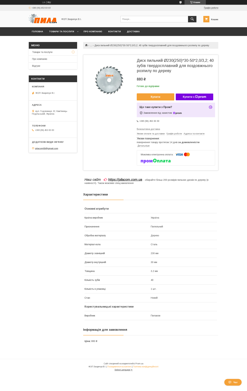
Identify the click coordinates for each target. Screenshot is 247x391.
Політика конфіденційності (145, 366)
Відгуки (36, 65)
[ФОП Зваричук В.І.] (43, 22)
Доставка (133, 31)
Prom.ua (139, 363)
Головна (37, 31)
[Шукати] (192, 19)
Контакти (114, 31)
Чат (235, 382)
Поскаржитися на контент (119, 366)
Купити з (188, 96)
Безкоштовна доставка (148, 129)
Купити (155, 96)
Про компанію (93, 31)
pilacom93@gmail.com (46, 148)
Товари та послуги (61, 31)
